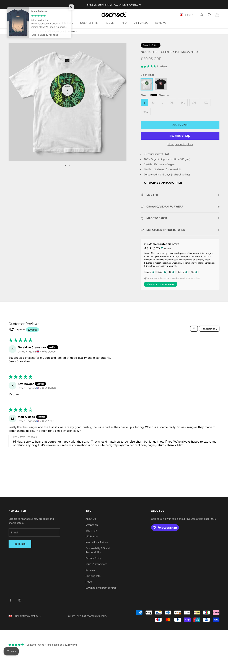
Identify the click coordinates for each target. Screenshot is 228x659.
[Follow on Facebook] (10, 600)
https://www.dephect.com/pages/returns (139, 445)
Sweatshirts (89, 22)
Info (124, 22)
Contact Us (92, 524)
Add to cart (180, 124)
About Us (91, 518)
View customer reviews (160, 284)
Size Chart (91, 530)
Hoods (109, 22)
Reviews (160, 22)
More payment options (180, 144)
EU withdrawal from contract (101, 587)
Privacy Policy (93, 558)
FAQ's (89, 581)
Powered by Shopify (97, 616)
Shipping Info (93, 575)
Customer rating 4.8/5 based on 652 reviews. (52, 31)
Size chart (164, 95)
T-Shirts (67, 22)
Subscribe (20, 544)
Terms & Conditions (96, 563)
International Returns (97, 542)
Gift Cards (141, 22)
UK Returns (92, 536)
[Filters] (194, 329)
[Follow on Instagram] (19, 600)
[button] (148, 66)
